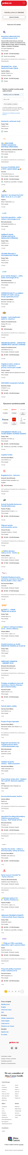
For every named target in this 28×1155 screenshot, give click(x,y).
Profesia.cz (4, 1089)
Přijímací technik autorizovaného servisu (9, 526)
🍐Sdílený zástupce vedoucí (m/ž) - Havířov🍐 (10, 552)
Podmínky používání (6, 1061)
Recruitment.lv (5, 1121)
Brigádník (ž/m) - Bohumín (10, 475)
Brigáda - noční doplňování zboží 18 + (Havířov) (10, 318)
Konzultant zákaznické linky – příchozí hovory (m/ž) (10, 37)
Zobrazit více (5, 113)
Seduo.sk (17, 1091)
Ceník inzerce (5, 1023)
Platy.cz (16, 1093)
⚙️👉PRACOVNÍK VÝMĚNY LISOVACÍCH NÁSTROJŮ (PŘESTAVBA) (9, 145)
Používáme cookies (6, 1056)
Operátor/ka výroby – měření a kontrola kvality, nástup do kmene (12, 850)
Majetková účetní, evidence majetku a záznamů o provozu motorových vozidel (11, 365)
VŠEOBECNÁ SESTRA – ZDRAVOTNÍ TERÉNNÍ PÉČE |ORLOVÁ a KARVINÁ (13, 344)
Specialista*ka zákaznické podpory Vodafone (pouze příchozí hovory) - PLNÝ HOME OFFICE (13, 818)
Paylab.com (17, 1098)
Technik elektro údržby (9, 706)
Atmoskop (4, 1098)
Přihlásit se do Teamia (7, 1026)
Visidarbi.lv (4, 1115)
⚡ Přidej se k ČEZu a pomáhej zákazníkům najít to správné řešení (13, 944)
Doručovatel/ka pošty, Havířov (11, 796)
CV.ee (3, 1110)
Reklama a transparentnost (8, 1063)
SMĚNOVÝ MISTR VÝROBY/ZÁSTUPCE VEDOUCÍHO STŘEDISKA (9, 236)
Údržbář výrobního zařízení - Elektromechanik (10, 762)
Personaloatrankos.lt (6, 1119)
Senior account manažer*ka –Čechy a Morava (10, 876)
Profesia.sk (4, 1087)
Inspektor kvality (6, 455)
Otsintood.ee (5, 1117)
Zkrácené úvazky (6, 1009)
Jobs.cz (3, 1085)
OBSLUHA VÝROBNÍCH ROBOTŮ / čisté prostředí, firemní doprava (12, 916)
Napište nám (5, 1032)
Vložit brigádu (5, 1021)
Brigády (3, 1007)
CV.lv (3, 1108)
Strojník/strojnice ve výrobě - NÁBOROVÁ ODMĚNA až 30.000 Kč (13, 645)
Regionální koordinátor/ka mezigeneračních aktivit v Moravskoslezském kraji (10, 744)
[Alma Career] (14, 1139)
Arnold (16, 1085)
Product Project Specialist (10, 721)
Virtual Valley (18, 1115)
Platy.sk (16, 1095)
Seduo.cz (17, 1089)
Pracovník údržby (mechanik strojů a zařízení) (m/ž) (11, 970)
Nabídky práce (5, 1004)
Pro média (4, 1034)
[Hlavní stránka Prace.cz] (6, 3)
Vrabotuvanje (18, 1110)
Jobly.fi (3, 1131)
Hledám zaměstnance (7, 1018)
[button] (22, 991)
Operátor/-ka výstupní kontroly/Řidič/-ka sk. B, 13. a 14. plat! (12, 196)
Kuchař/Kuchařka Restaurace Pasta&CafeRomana (11, 505)
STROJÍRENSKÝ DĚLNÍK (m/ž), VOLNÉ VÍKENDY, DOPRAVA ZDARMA (13, 433)
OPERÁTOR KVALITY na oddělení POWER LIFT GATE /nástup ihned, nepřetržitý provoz (12, 295)
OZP (2, 1012)
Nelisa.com (4, 1100)
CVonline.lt (4, 1106)
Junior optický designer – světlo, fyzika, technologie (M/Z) (12, 277)
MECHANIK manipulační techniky (12, 383)
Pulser (16, 1117)
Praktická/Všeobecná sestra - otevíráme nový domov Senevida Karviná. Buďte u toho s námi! (12, 579)
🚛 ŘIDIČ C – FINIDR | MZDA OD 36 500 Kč (8, 610)
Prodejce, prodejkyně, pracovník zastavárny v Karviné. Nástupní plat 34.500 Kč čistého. (12, 685)
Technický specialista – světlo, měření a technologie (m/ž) (11, 218)
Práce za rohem (5, 1095)
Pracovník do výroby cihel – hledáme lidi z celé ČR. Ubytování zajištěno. (13, 780)
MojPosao (17, 1106)
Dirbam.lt (4, 1113)
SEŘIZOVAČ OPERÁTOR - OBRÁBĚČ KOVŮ (9, 662)
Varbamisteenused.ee (7, 1123)
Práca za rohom (5, 1093)
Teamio (16, 1087)
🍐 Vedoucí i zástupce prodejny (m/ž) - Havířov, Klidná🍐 (12, 628)
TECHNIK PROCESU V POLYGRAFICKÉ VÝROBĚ (9, 254)
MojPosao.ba (18, 1108)
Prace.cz (4, 1091)
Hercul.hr (17, 1113)
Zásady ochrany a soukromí (8, 1058)
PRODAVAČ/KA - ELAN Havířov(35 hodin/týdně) (9, 67)
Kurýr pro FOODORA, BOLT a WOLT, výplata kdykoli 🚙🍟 (11, 168)
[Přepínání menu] (24, 3)
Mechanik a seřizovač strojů (10, 121)
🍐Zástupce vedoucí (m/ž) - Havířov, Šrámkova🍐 (10, 899)
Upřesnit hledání (14, 17)
